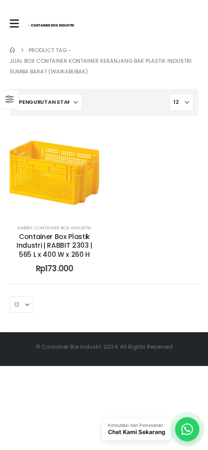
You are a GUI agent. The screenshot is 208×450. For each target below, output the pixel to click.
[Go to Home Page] (12, 50)
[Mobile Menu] (14, 23)
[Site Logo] (50, 25)
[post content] (54, 170)
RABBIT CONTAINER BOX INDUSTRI (54, 228)
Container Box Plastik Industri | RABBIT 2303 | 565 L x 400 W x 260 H (54, 246)
